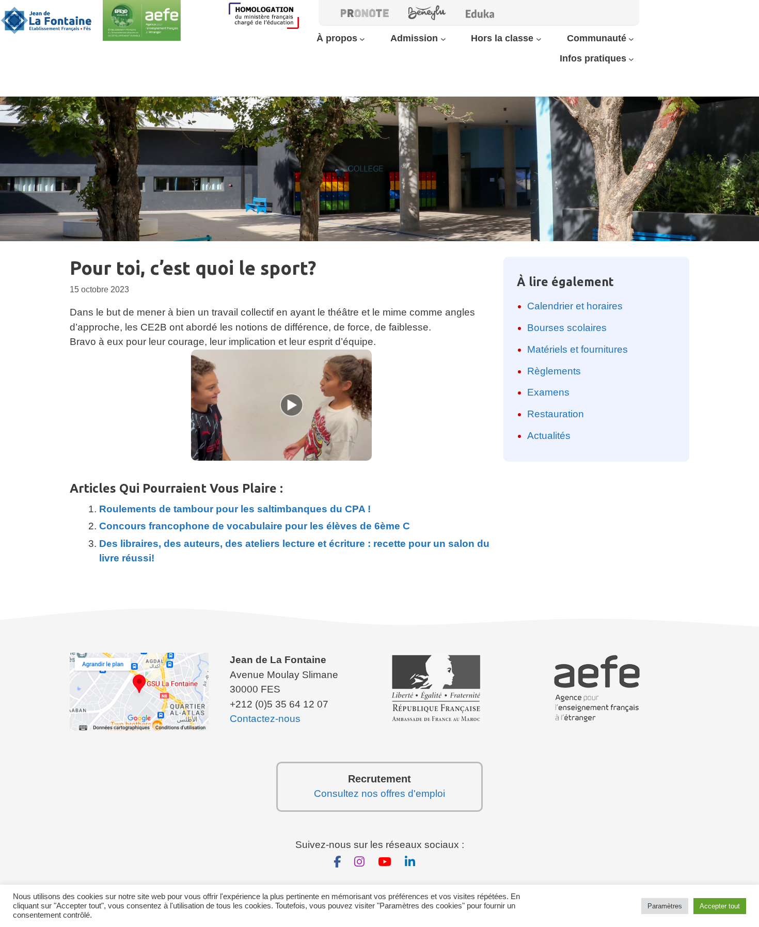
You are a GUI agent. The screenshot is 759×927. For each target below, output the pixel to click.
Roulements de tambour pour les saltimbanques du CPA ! (235, 509)
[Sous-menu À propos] (362, 38)
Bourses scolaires (567, 327)
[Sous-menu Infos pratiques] (631, 59)
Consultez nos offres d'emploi (379, 793)
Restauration (555, 413)
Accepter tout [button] (720, 906)
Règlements (554, 371)
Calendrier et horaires (575, 306)
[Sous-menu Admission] (443, 38)
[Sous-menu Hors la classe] (539, 38)
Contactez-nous (265, 718)
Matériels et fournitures (577, 349)
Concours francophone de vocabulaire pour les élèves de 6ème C (254, 526)
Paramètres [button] (664, 906)
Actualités (549, 435)
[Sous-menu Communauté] (631, 38)
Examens (548, 392)
